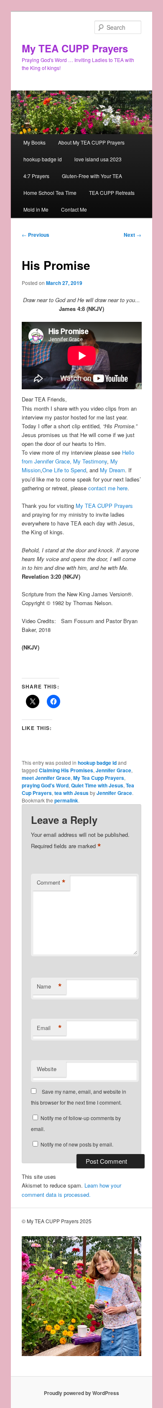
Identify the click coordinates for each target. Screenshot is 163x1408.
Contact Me (74, 209)
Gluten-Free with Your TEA (92, 175)
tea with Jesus (71, 793)
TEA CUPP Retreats (112, 192)
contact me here (107, 488)
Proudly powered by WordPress (81, 1393)
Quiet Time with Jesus (97, 785)
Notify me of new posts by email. (77, 1144)
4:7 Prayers (36, 175)
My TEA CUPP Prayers (75, 48)
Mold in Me (35, 209)
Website (46, 1069)
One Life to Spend (64, 470)
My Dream (112, 470)
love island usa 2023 (98, 159)
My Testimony (90, 461)
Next (132, 234)
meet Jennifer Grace (46, 778)
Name (49, 986)
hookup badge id (42, 159)
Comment (51, 882)
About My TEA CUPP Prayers (91, 142)
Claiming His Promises (66, 770)
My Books (34, 142)
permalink (66, 800)
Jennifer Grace (113, 770)
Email (49, 1028)
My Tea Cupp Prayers (98, 778)
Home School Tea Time (49, 192)
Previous (35, 234)
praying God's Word (45, 785)
